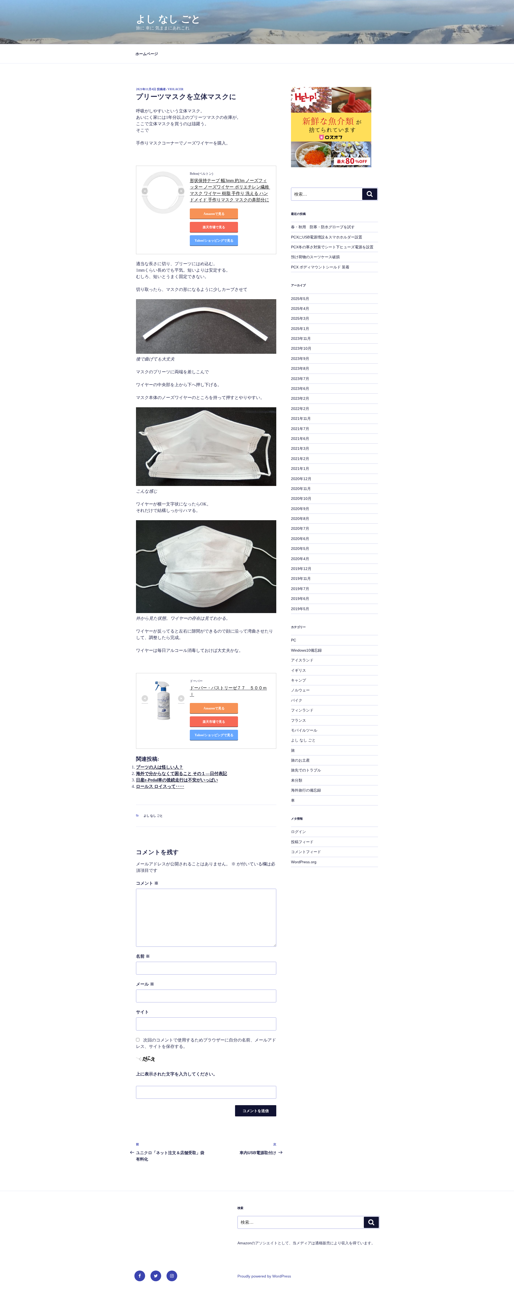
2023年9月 (300, 358)
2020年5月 (300, 548)
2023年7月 (300, 379)
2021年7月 (300, 429)
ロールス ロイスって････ (160, 786)
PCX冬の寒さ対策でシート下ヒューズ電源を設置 (332, 247)
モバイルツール (304, 730)
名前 (143, 956)
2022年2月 (300, 408)
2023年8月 (300, 368)
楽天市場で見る (214, 227)
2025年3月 (300, 318)
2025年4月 (300, 308)
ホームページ (146, 54)
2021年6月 (300, 438)
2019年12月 (301, 568)
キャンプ (298, 680)
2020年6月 (300, 539)
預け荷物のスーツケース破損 (315, 257)
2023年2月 (300, 398)
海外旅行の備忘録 (306, 790)
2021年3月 (300, 448)
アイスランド (302, 660)
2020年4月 (300, 559)
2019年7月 (300, 589)
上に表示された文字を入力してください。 (176, 1074)
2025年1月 (300, 328)
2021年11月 (301, 418)
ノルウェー (300, 690)
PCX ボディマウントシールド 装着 (320, 267)
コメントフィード (306, 852)
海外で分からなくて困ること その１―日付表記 (181, 773)
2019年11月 (301, 578)
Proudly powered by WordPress (264, 1276)
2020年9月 (300, 509)
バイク (296, 700)
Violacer (175, 89)
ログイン (298, 832)
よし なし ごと (168, 18)
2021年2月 (300, 459)
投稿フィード (302, 842)
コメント (147, 883)
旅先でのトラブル (306, 770)
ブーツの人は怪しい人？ (159, 767)
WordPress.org (303, 862)
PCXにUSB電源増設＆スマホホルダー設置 (326, 237)
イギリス (298, 670)
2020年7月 (300, 528)
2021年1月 (300, 468)
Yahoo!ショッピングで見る (214, 240)
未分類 (296, 780)
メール (145, 984)
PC (293, 640)
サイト (142, 1012)
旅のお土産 (300, 760)
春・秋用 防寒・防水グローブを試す (323, 227)
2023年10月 (301, 348)
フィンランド (302, 710)
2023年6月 (300, 388)
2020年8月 (300, 518)
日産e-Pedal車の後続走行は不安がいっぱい (177, 780)
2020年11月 (301, 488)
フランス (298, 720)
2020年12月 (301, 479)
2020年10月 (301, 498)
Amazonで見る (214, 214)
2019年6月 (300, 598)
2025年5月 (300, 298)
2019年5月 (300, 609)
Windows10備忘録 (306, 650)
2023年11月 (301, 338)
